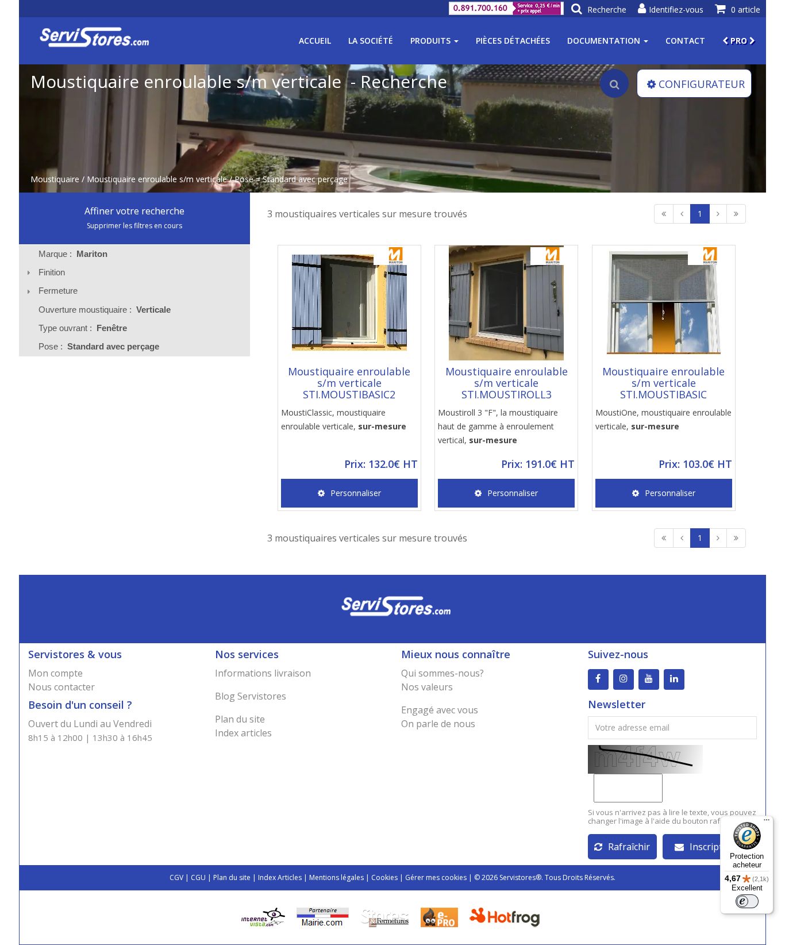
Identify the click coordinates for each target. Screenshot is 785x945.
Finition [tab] (52, 272)
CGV (176, 877)
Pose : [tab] (99, 346)
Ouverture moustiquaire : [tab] (105, 309)
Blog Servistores (250, 696)
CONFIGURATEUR (702, 84)
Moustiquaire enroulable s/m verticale (157, 179)
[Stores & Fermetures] (384, 916)
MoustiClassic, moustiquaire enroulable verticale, (343, 419)
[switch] (747, 901)
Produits (431, 40)
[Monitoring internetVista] (263, 916)
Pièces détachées (513, 40)
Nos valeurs (427, 687)
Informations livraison (263, 673)
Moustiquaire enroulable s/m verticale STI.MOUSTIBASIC (663, 382)
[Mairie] (323, 916)
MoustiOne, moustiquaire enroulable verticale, (663, 419)
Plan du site (240, 719)
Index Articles (280, 877)
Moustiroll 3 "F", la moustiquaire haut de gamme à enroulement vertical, (498, 426)
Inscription (713, 846)
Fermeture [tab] (58, 290)
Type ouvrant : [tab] (83, 328)
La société (370, 40)
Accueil (315, 40)
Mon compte (55, 673)
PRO (738, 40)
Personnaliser (355, 492)
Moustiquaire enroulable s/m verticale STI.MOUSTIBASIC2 (349, 382)
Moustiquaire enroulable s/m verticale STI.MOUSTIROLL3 (506, 382)
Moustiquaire (54, 179)
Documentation (604, 40)
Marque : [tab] (73, 254)
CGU (198, 877)
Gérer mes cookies (436, 877)
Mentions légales (336, 877)
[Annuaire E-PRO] (439, 916)
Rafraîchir (629, 846)
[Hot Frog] (507, 916)
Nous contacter (61, 687)
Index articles (243, 733)
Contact (685, 40)
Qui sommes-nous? (442, 673)
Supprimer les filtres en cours (134, 226)
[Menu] (767, 822)
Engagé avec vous (439, 710)
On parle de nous (438, 723)
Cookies (384, 877)
